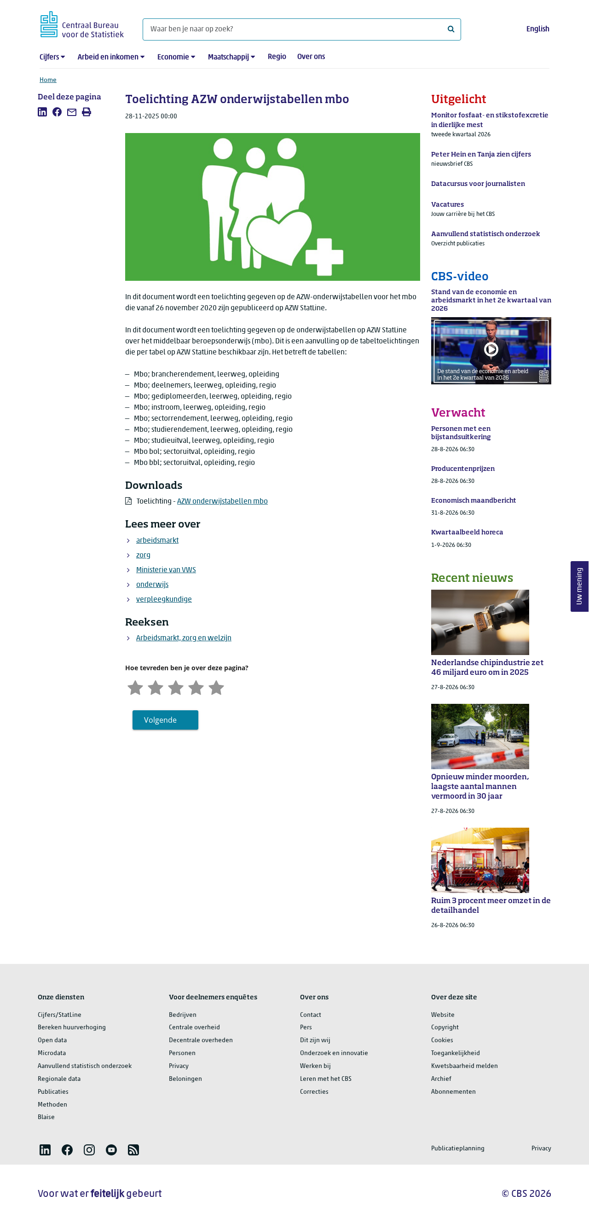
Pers (306, 1028)
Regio (277, 57)
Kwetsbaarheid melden (464, 1066)
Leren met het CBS (326, 1079)
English (537, 29)
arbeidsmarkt (157, 541)
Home (48, 80)
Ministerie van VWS (166, 570)
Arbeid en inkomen (108, 57)
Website (443, 1015)
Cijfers (49, 57)
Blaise (46, 1117)
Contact (310, 1015)
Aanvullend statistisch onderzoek (85, 1066)
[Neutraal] (176, 686)
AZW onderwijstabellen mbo (222, 501)
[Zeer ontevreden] (135, 686)
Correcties (314, 1092)
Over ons (311, 57)
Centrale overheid (194, 1028)
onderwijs (152, 585)
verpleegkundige (164, 599)
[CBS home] (82, 23)
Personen (182, 1053)
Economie (173, 57)
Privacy (179, 1066)
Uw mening (579, 586)
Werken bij (315, 1066)
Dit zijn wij (315, 1041)
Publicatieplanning (458, 1149)
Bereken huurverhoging (72, 1028)
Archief (441, 1079)
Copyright (445, 1028)
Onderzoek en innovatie (334, 1053)
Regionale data (59, 1079)
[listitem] (42, 111)
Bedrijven (182, 1015)
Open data (52, 1041)
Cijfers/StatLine (59, 1015)
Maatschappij (228, 57)
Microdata (52, 1053)
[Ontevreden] (155, 686)
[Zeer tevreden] (216, 686)
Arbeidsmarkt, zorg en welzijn (183, 638)
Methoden (52, 1105)
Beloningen (185, 1079)
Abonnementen (453, 1092)
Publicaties (53, 1092)
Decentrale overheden (201, 1041)
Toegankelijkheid (455, 1053)
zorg (143, 555)
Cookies (442, 1041)
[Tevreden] (196, 686)
